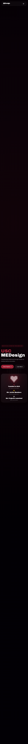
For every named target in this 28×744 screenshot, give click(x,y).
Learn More (20, 366)
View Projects (6, 366)
